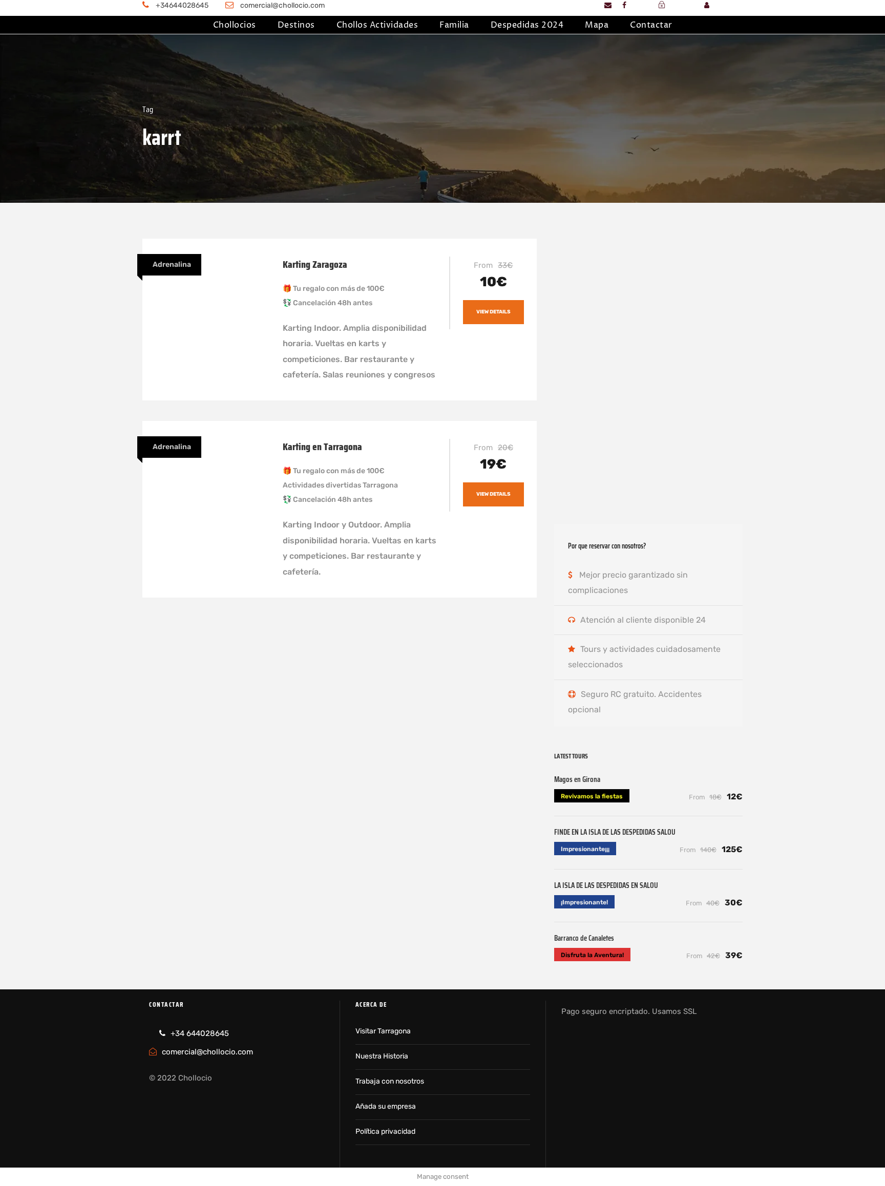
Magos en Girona (577, 779)
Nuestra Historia (381, 1056)
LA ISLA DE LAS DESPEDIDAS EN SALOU (606, 885)
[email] (608, 5)
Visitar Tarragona (383, 1031)
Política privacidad (385, 1131)
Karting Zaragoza (315, 264)
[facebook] (624, 5)
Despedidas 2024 (527, 25)
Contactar (651, 25)
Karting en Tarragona (322, 446)
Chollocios (234, 25)
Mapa (596, 25)
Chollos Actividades (377, 25)
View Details (493, 312)
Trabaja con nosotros (389, 1081)
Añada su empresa (385, 1106)
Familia (454, 25)
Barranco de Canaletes (584, 938)
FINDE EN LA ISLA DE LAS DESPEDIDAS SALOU (615, 832)
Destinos (296, 25)
